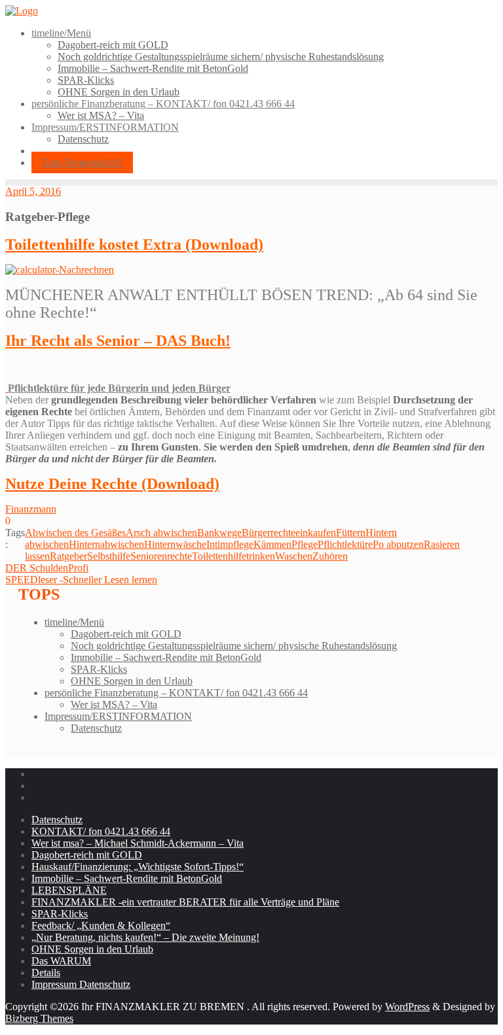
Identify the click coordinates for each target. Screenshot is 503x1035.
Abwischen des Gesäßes (75, 532)
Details (45, 972)
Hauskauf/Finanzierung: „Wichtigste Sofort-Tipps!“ (137, 866)
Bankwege (219, 532)
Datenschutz (96, 728)
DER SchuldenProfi (46, 567)
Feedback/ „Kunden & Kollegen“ (100, 925)
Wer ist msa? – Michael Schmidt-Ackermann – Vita (137, 843)
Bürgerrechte (268, 532)
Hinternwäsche (175, 544)
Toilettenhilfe (219, 556)
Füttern (350, 532)
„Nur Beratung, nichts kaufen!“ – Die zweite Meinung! (145, 937)
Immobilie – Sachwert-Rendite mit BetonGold (166, 657)
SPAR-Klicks (99, 669)
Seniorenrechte (161, 556)
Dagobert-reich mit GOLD (126, 633)
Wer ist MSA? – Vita (114, 704)
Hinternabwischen (106, 544)
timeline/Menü (74, 622)
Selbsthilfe (108, 556)
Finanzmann (30, 509)
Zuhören (330, 556)
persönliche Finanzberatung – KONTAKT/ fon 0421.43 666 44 (176, 692)
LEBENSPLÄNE (69, 890)
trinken (260, 556)
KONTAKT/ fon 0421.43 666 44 (100, 831)
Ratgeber (68, 556)
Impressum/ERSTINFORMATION (118, 716)
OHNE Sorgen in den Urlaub (132, 681)
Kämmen (272, 544)
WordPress (407, 1006)
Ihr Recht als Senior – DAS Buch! (118, 340)
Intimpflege (229, 544)
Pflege (304, 544)
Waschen (293, 556)
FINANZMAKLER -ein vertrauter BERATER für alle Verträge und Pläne (185, 902)
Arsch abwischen (161, 532)
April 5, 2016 (33, 191)
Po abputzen (398, 544)
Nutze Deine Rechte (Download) (112, 483)
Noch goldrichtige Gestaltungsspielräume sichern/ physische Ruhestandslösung (234, 645)
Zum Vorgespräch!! (82, 162)
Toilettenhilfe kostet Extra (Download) (134, 244)
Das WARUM (61, 960)
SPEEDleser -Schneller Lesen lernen (81, 579)
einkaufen (315, 532)
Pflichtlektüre (345, 544)
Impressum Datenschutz (80, 984)
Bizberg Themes (39, 1018)
